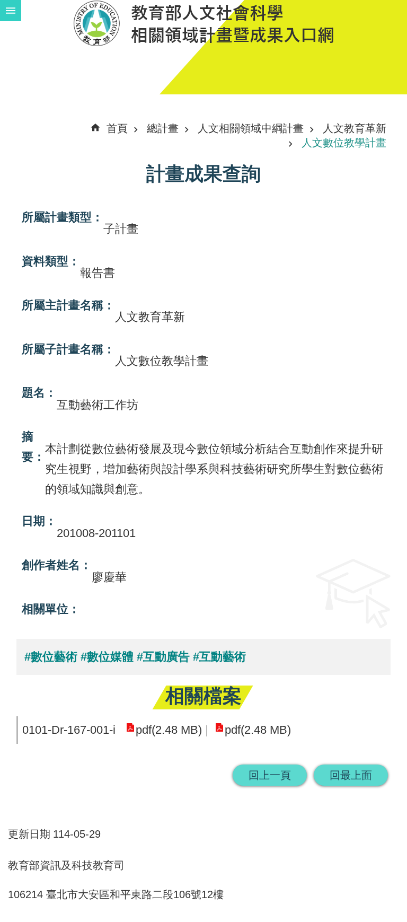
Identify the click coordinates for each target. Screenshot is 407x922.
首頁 (117, 128)
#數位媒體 (107, 656)
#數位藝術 (50, 656)
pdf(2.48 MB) (169, 729)
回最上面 (351, 775)
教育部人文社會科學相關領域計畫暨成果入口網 (203, 23)
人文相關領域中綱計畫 (251, 128)
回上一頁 (270, 775)
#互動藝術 (219, 656)
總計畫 (163, 128)
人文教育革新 (354, 128)
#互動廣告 (163, 656)
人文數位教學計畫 (344, 142)
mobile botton (10, 10)
